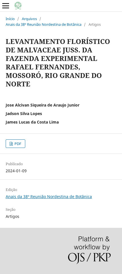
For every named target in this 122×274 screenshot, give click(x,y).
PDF (17, 143)
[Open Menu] (5, 5)
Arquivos (29, 18)
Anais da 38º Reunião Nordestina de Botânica (43, 24)
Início (10, 18)
